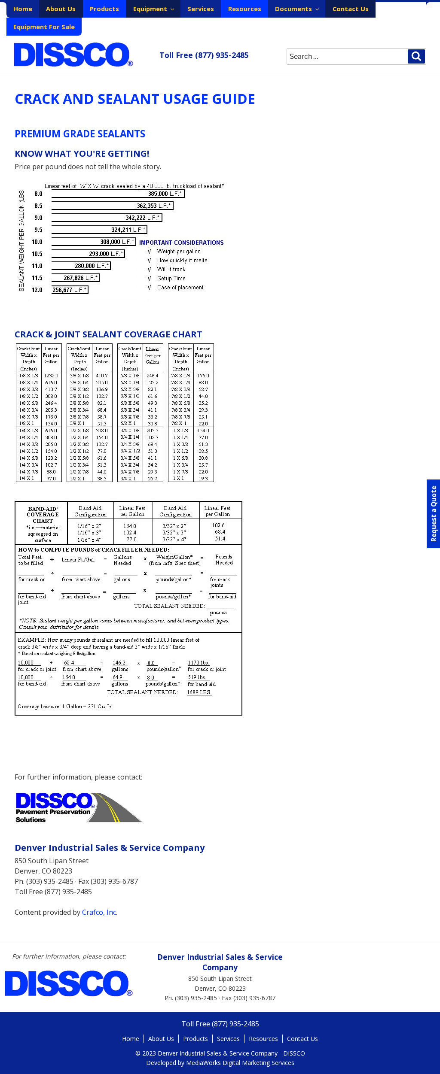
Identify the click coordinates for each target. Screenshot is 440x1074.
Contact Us (351, 8)
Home (22, 8)
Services (200, 8)
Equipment (150, 8)
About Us (61, 8)
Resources (244, 8)
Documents (293, 8)
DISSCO (74, 54)
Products (104, 8)
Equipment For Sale (44, 26)
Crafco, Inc (99, 912)
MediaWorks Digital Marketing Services (240, 1063)
